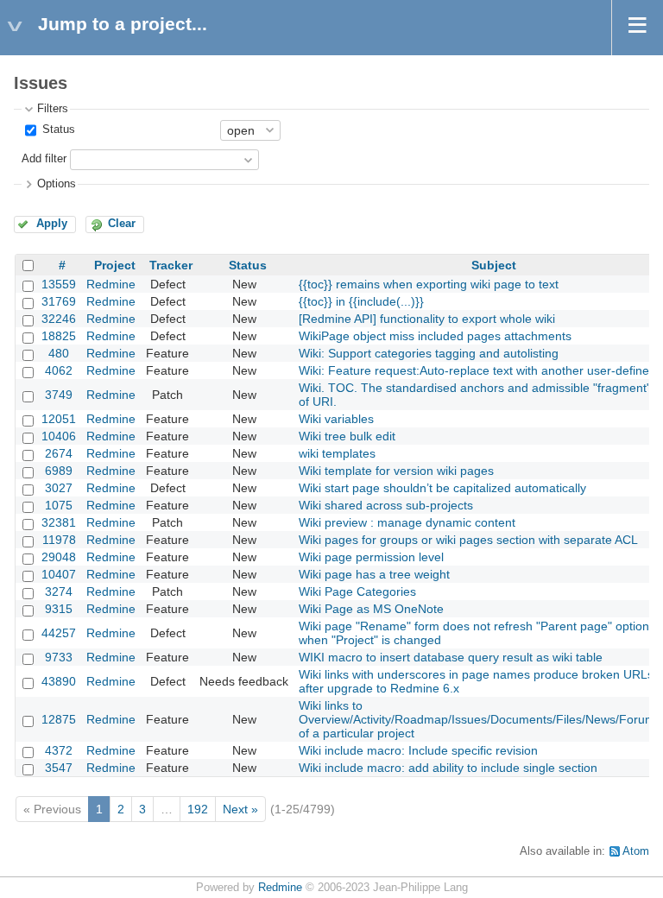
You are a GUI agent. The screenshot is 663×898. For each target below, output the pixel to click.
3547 (59, 768)
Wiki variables (336, 419)
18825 (58, 336)
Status (57, 129)
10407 (58, 574)
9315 (59, 609)
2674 (59, 453)
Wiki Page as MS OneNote (371, 609)
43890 (58, 681)
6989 (59, 470)
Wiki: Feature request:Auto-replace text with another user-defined (477, 370)
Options (56, 184)
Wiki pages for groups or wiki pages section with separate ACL (468, 540)
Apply (51, 224)
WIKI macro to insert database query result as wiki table (451, 657)
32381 (58, 522)
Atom (635, 851)
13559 (58, 284)
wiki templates (337, 453)
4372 (59, 750)
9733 (59, 657)
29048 (58, 557)
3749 (59, 395)
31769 (58, 301)
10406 (58, 436)
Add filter (44, 159)
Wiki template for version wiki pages (396, 470)
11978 (59, 540)
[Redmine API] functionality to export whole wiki (427, 319)
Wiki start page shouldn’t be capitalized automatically (442, 488)
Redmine (111, 284)
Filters (52, 109)
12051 (58, 419)
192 (197, 809)
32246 (58, 319)
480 (58, 353)
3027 (59, 488)
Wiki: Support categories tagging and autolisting (429, 353)
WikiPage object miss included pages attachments (435, 336)
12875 (58, 719)
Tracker (171, 265)
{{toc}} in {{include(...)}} (361, 301)
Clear (122, 224)
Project (115, 265)
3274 (59, 591)
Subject (493, 265)
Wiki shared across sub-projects (386, 505)
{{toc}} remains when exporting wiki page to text (429, 284)
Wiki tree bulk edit (347, 436)
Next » (240, 809)
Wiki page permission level (371, 557)
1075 (59, 505)
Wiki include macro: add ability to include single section (448, 768)
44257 (58, 633)
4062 (59, 370)
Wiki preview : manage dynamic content (407, 522)
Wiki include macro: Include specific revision (418, 750)
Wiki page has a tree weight (374, 574)
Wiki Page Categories (357, 591)
